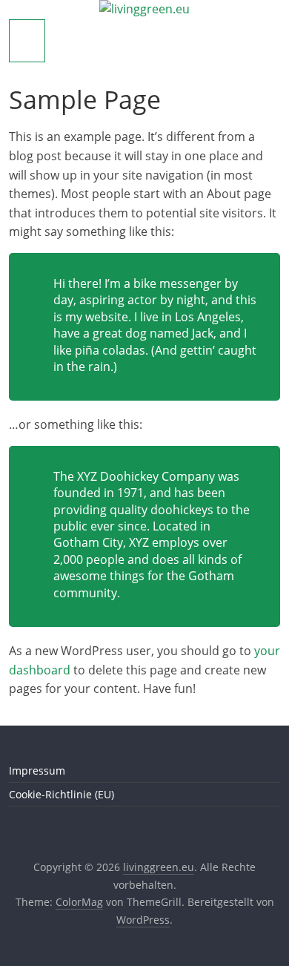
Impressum (37, 770)
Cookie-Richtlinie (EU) (61, 794)
